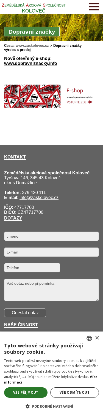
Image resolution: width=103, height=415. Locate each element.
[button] (51, 406)
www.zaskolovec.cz (32, 46)
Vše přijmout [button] (25, 392)
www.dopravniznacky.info (30, 63)
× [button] (97, 338)
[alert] (51, 373)
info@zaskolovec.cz (39, 197)
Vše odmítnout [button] (75, 392)
